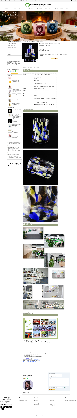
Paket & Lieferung (52, 401)
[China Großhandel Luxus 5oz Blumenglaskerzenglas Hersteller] (10, 78)
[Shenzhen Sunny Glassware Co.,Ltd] (38, 7)
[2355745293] (23, 378)
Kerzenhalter (36, 400)
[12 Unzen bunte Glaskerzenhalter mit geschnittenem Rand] (30, 51)
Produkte (21, 8)
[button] (75, 26)
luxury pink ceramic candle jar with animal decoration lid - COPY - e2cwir (16, 82)
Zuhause (6, 8)
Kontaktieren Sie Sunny (58, 8)
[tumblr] (18, 163)
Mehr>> (13, 139)
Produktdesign (52, 400)
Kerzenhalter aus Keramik (12, 47)
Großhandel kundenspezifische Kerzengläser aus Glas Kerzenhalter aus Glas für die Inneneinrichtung (16, 132)
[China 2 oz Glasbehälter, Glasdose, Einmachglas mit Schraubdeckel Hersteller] (10, 117)
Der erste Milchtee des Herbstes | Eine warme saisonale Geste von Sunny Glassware (14, 145)
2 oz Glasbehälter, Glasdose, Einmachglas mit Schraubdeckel (16, 116)
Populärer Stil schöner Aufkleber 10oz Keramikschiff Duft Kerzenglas (16, 86)
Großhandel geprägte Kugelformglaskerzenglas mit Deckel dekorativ (16, 105)
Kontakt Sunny (36, 403)
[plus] (16, 163)
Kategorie (12, 41)
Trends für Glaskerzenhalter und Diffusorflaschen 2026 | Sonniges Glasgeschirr (13, 143)
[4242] (8, 163)
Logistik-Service (52, 404)
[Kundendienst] (8, 71)
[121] (12, 163)
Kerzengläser (14, 8)
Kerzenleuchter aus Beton (12, 50)
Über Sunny (39, 8)
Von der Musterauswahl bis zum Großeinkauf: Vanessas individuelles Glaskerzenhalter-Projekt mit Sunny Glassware (14, 150)
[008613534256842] (27, 378)
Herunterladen (36, 404)
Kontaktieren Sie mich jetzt (14, 73)
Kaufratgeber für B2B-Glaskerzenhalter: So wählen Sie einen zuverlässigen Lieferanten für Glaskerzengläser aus (14, 147)
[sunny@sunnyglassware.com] (24, 378)
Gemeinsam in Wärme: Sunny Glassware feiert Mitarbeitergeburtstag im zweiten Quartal (14, 152)
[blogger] (14, 163)
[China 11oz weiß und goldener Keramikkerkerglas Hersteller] (10, 92)
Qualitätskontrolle (30, 8)
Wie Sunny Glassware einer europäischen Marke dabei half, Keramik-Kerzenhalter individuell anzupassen (13, 154)
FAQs (67, 8)
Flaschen (9, 52)
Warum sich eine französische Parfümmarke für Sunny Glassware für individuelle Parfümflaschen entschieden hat (14, 156)
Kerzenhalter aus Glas (18, 41)
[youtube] (20, 163)
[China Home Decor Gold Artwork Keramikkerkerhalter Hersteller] (10, 96)
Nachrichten (47, 8)
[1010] (10, 163)
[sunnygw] (26, 378)
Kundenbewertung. (52, 399)
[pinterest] (8, 165)
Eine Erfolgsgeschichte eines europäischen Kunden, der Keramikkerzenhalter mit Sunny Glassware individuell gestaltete (13, 159)
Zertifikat (51, 403)
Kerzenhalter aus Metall (12, 49)
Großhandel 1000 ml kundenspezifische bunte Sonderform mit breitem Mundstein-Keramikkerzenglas (15, 127)
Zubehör (9, 54)
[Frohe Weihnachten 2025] (38, 40)
